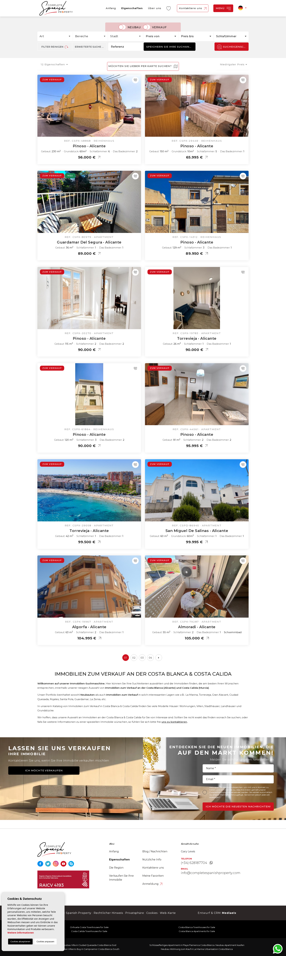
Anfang (111, 8)
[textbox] (56, 36)
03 (142, 657)
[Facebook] (40, 863)
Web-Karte (168, 913)
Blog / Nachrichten (154, 851)
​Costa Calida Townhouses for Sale (89, 931)
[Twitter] (48, 863)
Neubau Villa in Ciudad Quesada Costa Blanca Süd (89, 945)
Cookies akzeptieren (20, 941)
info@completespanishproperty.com (210, 873)
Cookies (152, 913)
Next (137, 107)
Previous (40, 107)
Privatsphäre (134, 913)
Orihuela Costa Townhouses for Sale (89, 927)
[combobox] (55, 36)
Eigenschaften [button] (132, 8)
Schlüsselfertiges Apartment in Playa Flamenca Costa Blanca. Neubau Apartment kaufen (196, 945)
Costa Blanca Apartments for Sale (197, 931)
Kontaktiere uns (191, 8)
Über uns (154, 8)
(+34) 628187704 (194, 863)
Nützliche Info (151, 859)
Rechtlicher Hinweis (108, 913)
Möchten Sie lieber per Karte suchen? (140, 66)
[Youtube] (64, 863)
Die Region (116, 867)
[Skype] (71, 863)
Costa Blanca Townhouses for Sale (196, 927)
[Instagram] (56, 863)
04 (150, 657)
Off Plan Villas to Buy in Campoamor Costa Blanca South (89, 949)
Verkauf (159, 27)
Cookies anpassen (45, 941)
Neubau (134, 27)
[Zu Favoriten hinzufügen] (135, 80)
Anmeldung (150, 883)
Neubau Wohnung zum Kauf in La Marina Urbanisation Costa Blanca (197, 949)
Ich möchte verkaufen (44, 770)
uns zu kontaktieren (174, 721)
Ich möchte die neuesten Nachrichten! (238, 806)
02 (134, 657)
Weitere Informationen (20, 932)
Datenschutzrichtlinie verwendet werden (228, 792)
